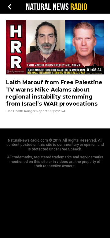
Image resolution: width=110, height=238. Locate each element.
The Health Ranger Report (26, 111)
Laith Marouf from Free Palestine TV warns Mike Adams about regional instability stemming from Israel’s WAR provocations (54, 93)
